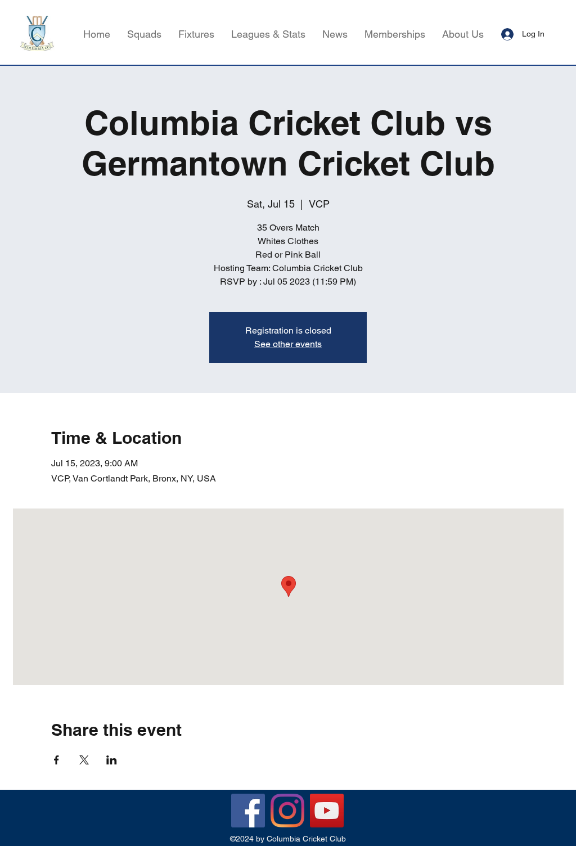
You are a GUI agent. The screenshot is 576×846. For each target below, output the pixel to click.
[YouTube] (327, 810)
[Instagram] (287, 810)
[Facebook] (248, 810)
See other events (288, 344)
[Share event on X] (84, 759)
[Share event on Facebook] (56, 759)
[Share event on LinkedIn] (111, 759)
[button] (268, 34)
